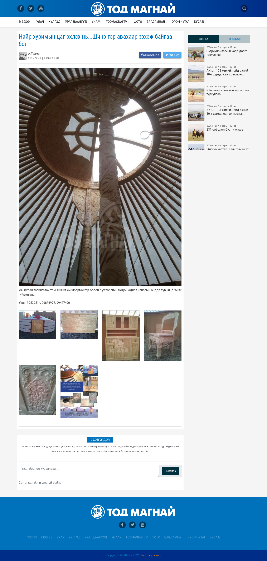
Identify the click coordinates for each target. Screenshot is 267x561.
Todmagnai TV (116, 21)
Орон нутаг (180, 21)
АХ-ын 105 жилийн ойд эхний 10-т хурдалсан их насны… (227, 110)
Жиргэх (173, 54)
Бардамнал (156, 21)
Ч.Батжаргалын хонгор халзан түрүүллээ (228, 90)
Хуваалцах (150, 54)
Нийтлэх (170, 471)
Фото (138, 21)
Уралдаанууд (76, 21)
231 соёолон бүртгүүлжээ (225, 128)
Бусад (199, 21)
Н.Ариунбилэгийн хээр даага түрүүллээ (227, 51)
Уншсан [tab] (234, 39)
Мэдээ (24, 21)
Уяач (40, 21)
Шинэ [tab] (203, 39)
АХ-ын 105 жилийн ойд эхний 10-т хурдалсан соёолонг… (227, 71)
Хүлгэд (54, 21)
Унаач (96, 21)
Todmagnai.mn (150, 555)
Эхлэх (32, 537)
